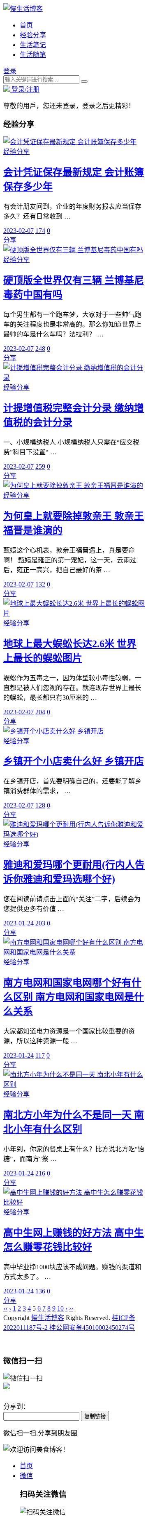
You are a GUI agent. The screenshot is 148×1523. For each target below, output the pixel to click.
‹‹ (5, 1308)
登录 (9, 71)
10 (60, 1308)
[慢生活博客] (23, 8)
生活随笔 (33, 54)
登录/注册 (24, 89)
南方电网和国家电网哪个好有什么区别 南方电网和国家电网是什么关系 (73, 997)
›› (71, 1308)
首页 (26, 25)
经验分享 (33, 35)
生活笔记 (33, 44)
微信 (26, 1475)
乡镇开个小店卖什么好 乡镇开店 (73, 761)
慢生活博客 (47, 1317)
